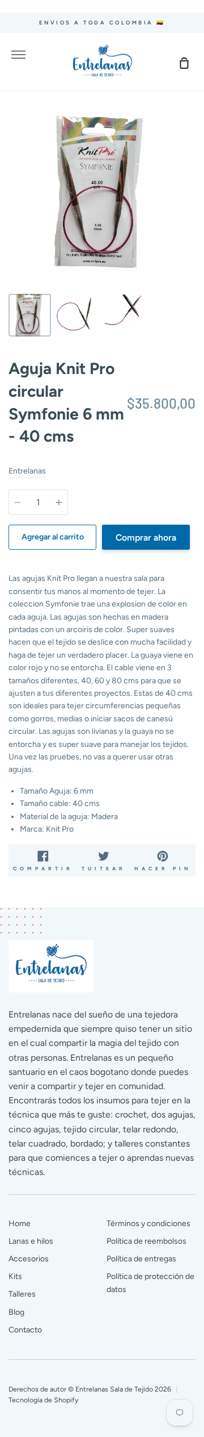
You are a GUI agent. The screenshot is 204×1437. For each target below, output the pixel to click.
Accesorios (28, 1259)
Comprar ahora (146, 537)
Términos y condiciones (148, 1223)
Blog (16, 1312)
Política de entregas (141, 1259)
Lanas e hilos (30, 1241)
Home (19, 1223)
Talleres (22, 1294)
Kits (15, 1276)
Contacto (25, 1330)
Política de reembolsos (146, 1241)
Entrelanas (27, 471)
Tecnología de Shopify (43, 1400)
